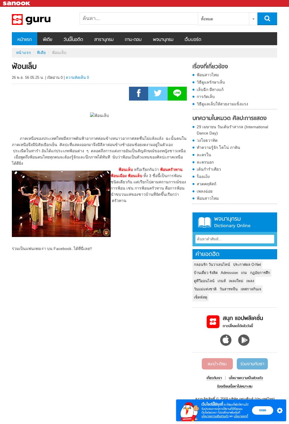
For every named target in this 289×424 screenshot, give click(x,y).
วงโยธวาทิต (207, 140)
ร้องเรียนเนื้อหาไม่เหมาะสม (234, 387)
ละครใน (204, 155)
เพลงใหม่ (236, 281)
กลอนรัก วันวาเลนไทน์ (212, 264)
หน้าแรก (24, 40)
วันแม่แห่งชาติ (205, 289)
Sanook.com (17, 3)
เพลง (250, 281)
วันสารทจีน (229, 289)
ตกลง (262, 410)
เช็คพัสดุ (200, 297)
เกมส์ (222, 281)
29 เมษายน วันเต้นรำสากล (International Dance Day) (232, 130)
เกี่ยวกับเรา (214, 378)
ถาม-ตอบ (133, 40)
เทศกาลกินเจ (251, 289)
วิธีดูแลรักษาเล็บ (211, 82)
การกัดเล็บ (206, 96)
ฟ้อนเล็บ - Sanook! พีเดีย (41, 19)
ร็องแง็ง (203, 176)
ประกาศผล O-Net (247, 264)
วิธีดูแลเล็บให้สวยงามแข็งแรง (222, 104)
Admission (229, 273)
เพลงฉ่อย (205, 191)
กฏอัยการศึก (260, 273)
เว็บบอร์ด (193, 40)
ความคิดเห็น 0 (77, 77)
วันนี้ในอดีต (73, 40)
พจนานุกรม (163, 40)
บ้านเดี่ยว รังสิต (206, 273)
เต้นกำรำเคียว (209, 169)
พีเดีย (47, 40)
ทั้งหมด (207, 19)
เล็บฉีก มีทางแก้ (210, 89)
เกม (244, 273)
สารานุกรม (103, 40)
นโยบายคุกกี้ (241, 416)
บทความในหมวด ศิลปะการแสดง (229, 118)
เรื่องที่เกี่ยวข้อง (210, 67)
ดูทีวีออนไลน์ (204, 281)
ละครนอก (205, 162)
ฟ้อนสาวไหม (208, 75)
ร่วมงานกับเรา (252, 364)
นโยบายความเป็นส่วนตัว (215, 416)
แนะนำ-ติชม (217, 364)
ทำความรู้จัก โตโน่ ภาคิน (218, 147)
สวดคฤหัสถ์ (206, 184)
